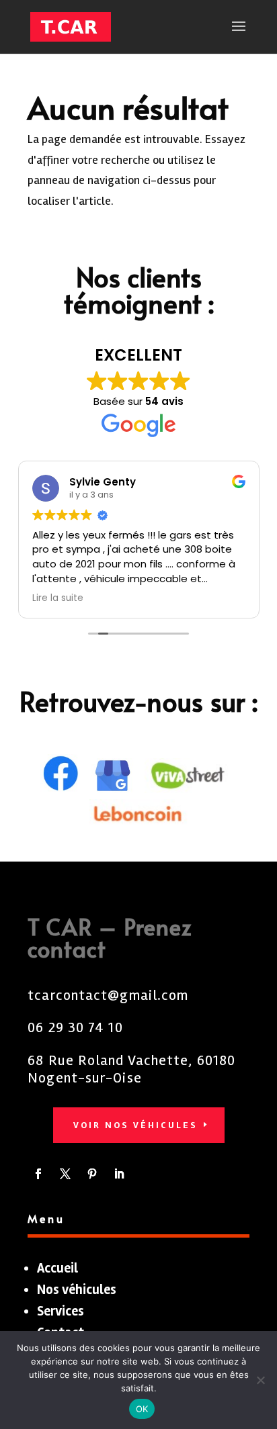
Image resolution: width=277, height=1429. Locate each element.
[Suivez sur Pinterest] (92, 1174)
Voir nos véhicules (135, 1125)
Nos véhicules (76, 1289)
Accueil (57, 1268)
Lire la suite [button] (57, 598)
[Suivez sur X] (65, 1174)
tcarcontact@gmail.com (108, 995)
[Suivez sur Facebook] (38, 1174)
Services (60, 1311)
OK (142, 1408)
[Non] (260, 1380)
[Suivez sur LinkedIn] (119, 1174)
